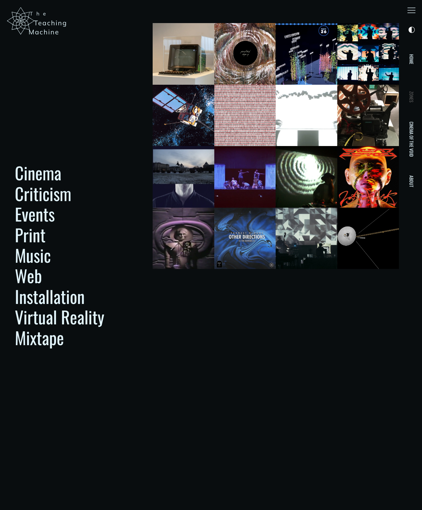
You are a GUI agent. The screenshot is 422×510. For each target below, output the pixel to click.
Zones (411, 97)
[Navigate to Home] (38, 21)
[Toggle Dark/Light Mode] (411, 30)
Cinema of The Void (411, 139)
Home (411, 59)
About (411, 181)
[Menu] (411, 10)
